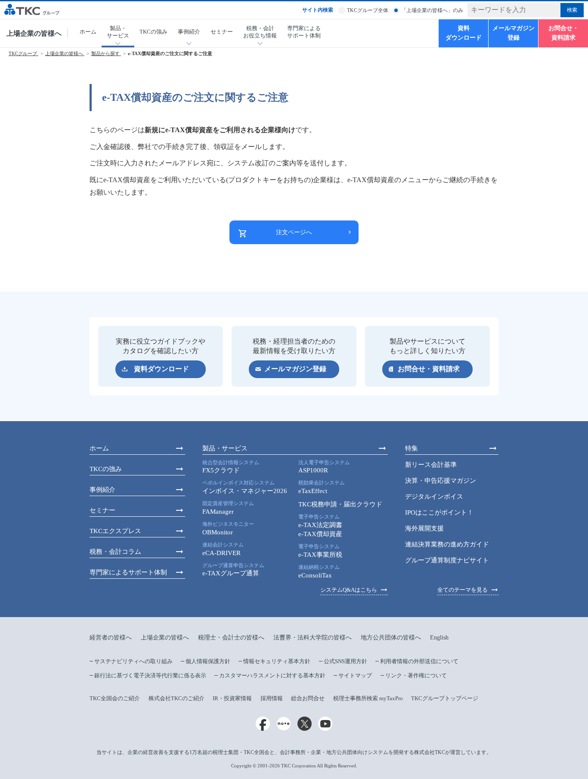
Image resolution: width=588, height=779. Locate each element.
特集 (411, 448)
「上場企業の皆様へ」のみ (432, 10)
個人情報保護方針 (208, 661)
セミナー (221, 31)
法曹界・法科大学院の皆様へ (312, 637)
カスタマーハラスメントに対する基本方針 (272, 675)
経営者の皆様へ (111, 637)
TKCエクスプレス (115, 531)
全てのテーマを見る (462, 590)
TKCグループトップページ (444, 698)
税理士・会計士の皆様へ (231, 637)
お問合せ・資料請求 (563, 33)
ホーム (88, 31)
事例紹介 (102, 489)
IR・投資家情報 (232, 698)
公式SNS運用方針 (345, 661)
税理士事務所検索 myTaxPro (368, 698)
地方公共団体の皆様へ (391, 637)
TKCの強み (153, 31)
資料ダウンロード (464, 33)
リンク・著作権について (416, 675)
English (439, 637)
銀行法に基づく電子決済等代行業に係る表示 (150, 675)
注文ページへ (294, 232)
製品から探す (106, 53)
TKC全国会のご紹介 (115, 698)
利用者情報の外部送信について (419, 661)
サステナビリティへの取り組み (133, 661)
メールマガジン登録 (513, 33)
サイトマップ (355, 675)
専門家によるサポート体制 (304, 32)
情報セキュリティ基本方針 (276, 661)
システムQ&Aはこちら (348, 590)
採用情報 (271, 698)
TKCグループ (23, 53)
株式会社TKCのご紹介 (176, 698)
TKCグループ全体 (367, 10)
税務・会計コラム (115, 551)
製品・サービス (225, 448)
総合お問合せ (308, 698)
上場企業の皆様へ (34, 33)
